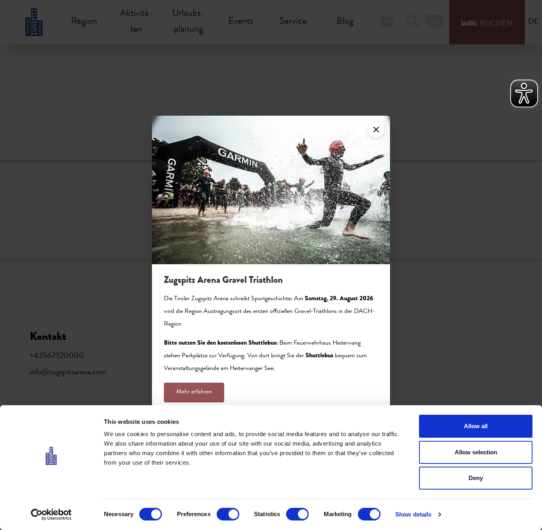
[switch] (228, 514)
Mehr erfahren (194, 392)
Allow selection (476, 452)
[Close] (376, 129)
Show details (413, 514)
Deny (476, 478)
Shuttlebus (319, 356)
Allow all (476, 426)
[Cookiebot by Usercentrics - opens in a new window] (51, 514)
